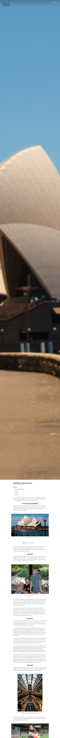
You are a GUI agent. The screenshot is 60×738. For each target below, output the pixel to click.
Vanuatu (16, 492)
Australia (23, 484)
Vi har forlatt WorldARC (19, 489)
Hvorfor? (16, 490)
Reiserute (19, 484)
